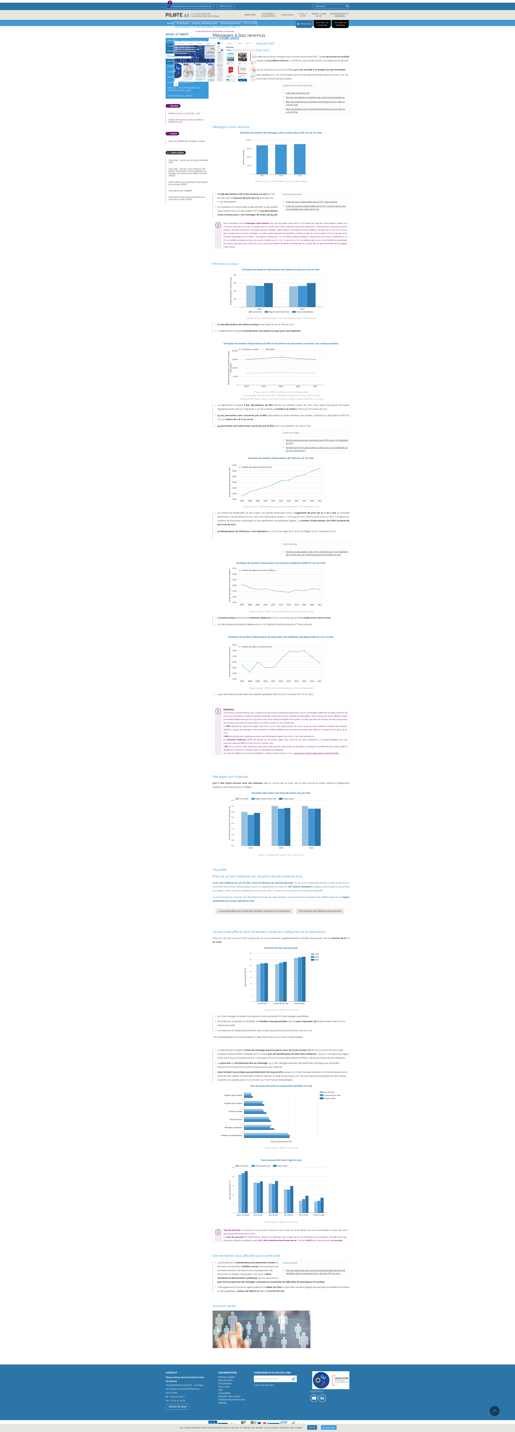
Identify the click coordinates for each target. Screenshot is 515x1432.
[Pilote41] (192, 15)
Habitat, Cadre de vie (319, 15)
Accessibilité (224, 1393)
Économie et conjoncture (268, 15)
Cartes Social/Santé (180, 96)
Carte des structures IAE (298, 93)
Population (287, 15)
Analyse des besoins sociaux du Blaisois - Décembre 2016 (186, 121)
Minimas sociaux (226, 264)
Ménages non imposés (230, 777)
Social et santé (302, 15)
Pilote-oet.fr (229, 38)
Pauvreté (219, 870)
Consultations (225, 1383)
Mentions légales (226, 1377)
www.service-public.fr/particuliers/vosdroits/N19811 (316, 753)
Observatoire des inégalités (180, 191)
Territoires (250, 15)
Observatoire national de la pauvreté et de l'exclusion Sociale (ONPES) (186, 198)
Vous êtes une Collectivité (322, 23)
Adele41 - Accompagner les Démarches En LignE (183, 89)
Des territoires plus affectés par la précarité (320, 911)
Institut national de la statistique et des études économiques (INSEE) (187, 183)
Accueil (170, 23)
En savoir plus (329, 1427)
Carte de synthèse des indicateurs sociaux (186, 141)
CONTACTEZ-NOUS (177, 1407)
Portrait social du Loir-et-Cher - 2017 (184, 113)
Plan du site (224, 1386)
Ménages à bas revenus (231, 127)
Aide (220, 1390)
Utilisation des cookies (229, 1396)
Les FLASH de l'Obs (264, 1385)
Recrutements (225, 1380)
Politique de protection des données (231, 1401)
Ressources (306, 24)
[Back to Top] (495, 1411)
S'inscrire (293, 1379)
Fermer (312, 1427)
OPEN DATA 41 (225, 6)
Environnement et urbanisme (339, 15)
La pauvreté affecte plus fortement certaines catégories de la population (254, 911)
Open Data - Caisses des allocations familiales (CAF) (188, 161)
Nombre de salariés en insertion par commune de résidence (315, 97)
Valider (347, 6)
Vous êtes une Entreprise (340, 23)
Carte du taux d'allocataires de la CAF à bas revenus (311, 202)
